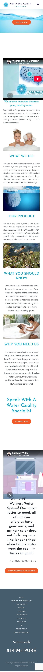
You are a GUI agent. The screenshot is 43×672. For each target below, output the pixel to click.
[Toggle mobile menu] (38, 4)
